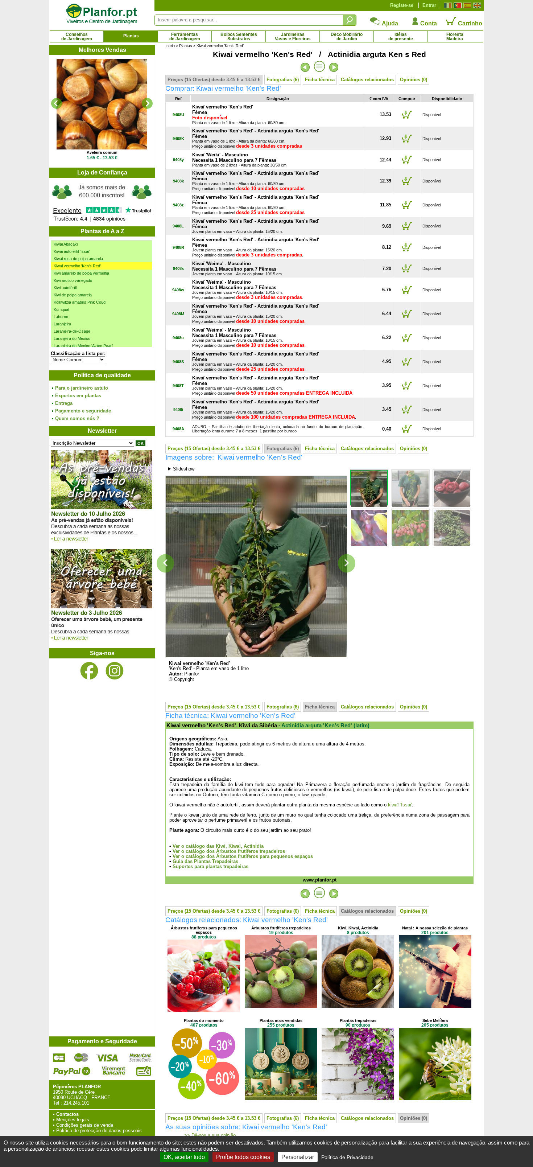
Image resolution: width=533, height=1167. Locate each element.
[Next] (147, 103)
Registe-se (401, 5)
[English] (476, 5)
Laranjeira (62, 324)
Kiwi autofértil (65, 287)
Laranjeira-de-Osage (72, 331)
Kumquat (61, 309)
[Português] (457, 5)
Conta (428, 23)
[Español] (466, 5)
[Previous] (56, 103)
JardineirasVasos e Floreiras (293, 36)
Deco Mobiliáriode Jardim (347, 36)
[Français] (447, 5)
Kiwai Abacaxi (66, 244)
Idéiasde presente (400, 36)
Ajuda (389, 23)
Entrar (429, 5)
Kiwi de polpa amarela (73, 295)
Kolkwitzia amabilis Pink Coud (80, 302)
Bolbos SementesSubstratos (238, 36)
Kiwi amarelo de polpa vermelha (81, 273)
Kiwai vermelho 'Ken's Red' (77, 266)
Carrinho (469, 23)
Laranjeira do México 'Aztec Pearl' (83, 346)
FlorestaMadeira (454, 36)
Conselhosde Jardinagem (76, 36)
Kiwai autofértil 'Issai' (72, 251)
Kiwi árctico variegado (73, 280)
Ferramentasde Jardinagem (184, 36)
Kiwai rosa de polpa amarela (78, 258)
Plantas (131, 35)
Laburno (61, 317)
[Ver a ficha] (102, 104)
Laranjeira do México (72, 338)
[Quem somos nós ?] (101, 202)
